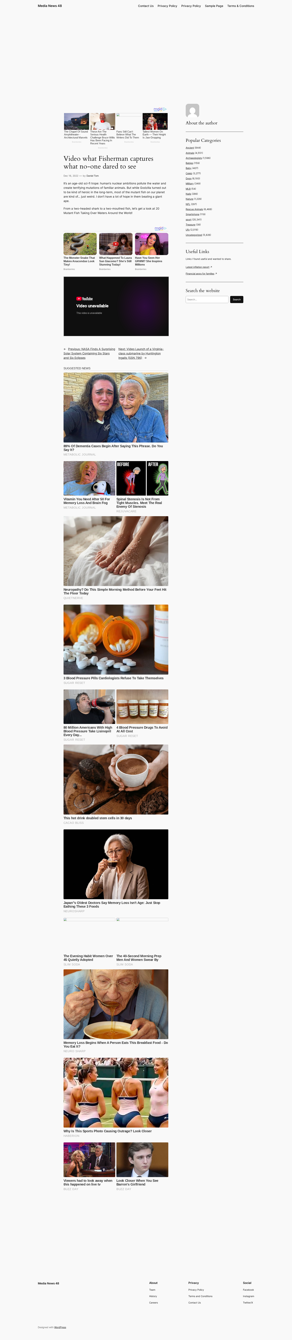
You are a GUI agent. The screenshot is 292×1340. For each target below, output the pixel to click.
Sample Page (214, 6)
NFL (188, 204)
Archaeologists (194, 158)
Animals (190, 152)
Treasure (190, 224)
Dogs (188, 178)
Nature (189, 198)
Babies (189, 163)
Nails (188, 193)
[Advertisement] (146, 38)
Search (237, 299)
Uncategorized (194, 234)
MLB (188, 188)
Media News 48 (50, 6)
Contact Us (146, 6)
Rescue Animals (194, 209)
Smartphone (192, 214)
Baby (188, 168)
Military (190, 183)
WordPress (60, 1327)
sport (188, 219)
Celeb (189, 173)
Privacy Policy (167, 6)
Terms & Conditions (240, 6)
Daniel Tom (93, 175)
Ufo (188, 229)
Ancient (190, 147)
